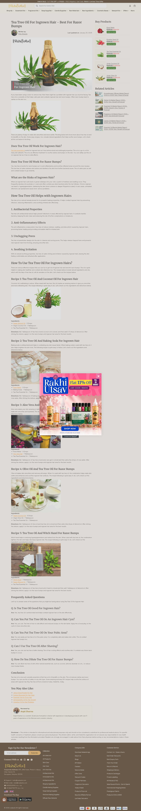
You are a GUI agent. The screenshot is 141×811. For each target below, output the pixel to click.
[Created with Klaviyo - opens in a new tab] (70, 436)
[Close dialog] (99, 376)
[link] (70, 404)
